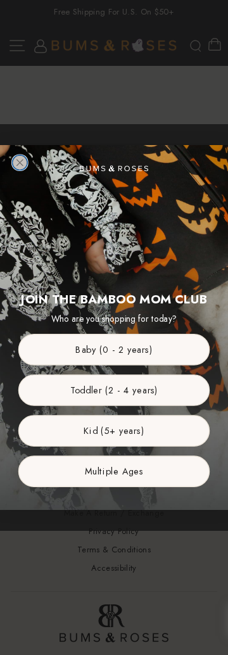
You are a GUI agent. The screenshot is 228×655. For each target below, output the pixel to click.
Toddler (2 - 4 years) (114, 390)
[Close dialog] (19, 162)
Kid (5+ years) (114, 430)
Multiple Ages (114, 471)
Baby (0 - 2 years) (114, 349)
